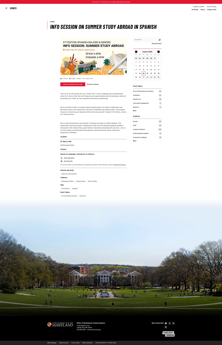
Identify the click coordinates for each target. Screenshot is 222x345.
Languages (74, 188)
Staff (147, 126)
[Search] (159, 39)
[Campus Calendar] (13, 8)
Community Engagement (147, 103)
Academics (147, 95)
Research (147, 107)
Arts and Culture (65, 188)
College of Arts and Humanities (69, 173)
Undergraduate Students (147, 134)
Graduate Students (147, 130)
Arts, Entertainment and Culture (147, 91)
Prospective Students (147, 138)
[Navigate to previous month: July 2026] (136, 52)
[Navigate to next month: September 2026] (158, 52)
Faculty (147, 122)
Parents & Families (92, 181)
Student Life (147, 99)
